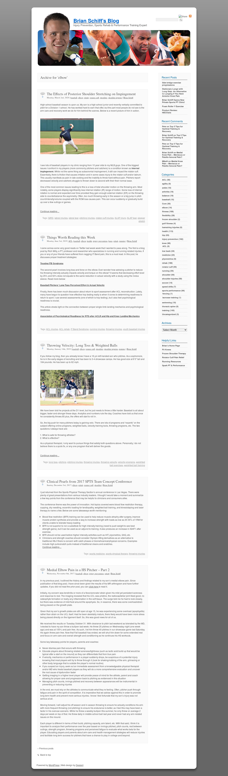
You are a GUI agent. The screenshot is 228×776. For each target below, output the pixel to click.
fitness (165, 211)
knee (110, 241)
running (122, 241)
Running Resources (171, 361)
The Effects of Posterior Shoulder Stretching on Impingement (91, 93)
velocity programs (126, 461)
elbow (80, 97)
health (89, 241)
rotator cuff (94, 97)
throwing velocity (109, 461)
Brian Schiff (128, 97)
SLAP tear (132, 217)
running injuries (97, 329)
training (122, 349)
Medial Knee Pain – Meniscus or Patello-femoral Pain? (173, 154)
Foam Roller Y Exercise (173, 106)
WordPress (54, 765)
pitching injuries (87, 217)
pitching (62, 461)
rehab (86, 97)
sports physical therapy (117, 553)
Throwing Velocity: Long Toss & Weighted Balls (82, 345)
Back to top (45, 754)
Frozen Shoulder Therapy (174, 353)
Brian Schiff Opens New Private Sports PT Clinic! (173, 101)
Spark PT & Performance (173, 365)
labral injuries (61, 217)
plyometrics (167, 258)
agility (165, 183)
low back (166, 251)
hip (163, 235)
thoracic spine (168, 306)
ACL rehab (64, 329)
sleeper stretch (141, 219)
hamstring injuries (170, 227)
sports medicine (97, 553)
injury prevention (100, 241)
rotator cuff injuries (105, 217)
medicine (166, 255)
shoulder (103, 97)
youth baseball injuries (134, 329)
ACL (70, 241)
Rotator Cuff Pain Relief (173, 357)
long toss (53, 461)
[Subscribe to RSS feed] (190, 16)
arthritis (165, 191)
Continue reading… (49, 211)
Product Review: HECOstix (170, 111)
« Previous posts (45, 748)
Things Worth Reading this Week (71, 237)
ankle (164, 187)
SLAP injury (120, 217)
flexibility (166, 215)
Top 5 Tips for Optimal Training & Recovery (172, 128)
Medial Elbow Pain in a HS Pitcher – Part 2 (78, 569)
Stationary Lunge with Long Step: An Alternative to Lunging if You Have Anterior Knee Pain (174, 92)
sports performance (171, 290)
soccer (165, 282)
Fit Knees (166, 349)
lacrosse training (170, 297)
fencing (166, 293)
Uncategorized (169, 314)
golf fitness (167, 223)
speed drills (167, 286)
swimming (167, 302)
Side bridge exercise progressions (171, 83)
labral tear (73, 217)
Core (164, 203)
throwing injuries (114, 329)
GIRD (50, 217)
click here (94, 586)
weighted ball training (134, 465)
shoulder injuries (115, 97)
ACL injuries (52, 329)
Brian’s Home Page (171, 345)
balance (165, 195)
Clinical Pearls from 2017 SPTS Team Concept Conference (89, 481)
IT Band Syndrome (80, 329)
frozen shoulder (169, 219)
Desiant (79, 765)
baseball (74, 97)
